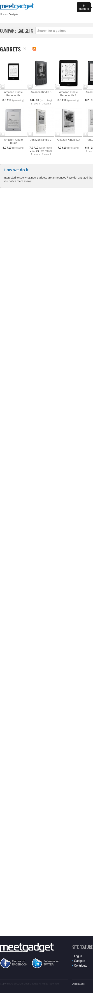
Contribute (80, 965)
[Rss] (34, 49)
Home (3, 14)
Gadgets (79, 961)
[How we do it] (24, 49)
